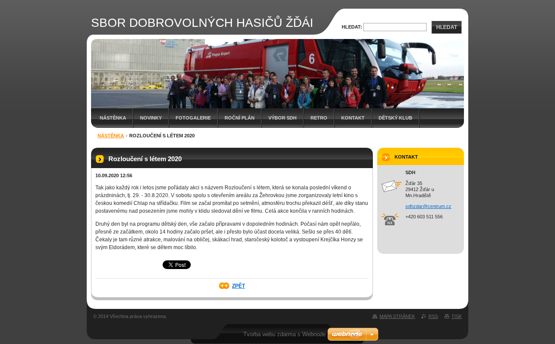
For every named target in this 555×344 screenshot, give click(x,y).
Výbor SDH (282, 117)
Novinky (151, 117)
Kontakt (353, 117)
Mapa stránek (397, 316)
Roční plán (240, 117)
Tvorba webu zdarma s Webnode (284, 334)
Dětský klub (395, 117)
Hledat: (352, 26)
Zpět (238, 286)
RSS (433, 316)
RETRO (318, 117)
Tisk (456, 316)
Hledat (446, 27)
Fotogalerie (193, 117)
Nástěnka (113, 117)
